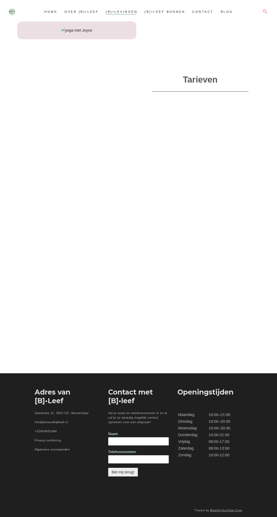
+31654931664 (46, 431)
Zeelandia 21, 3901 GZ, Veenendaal (61, 413)
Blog (227, 11)
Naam (113, 434)
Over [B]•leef (81, 11)
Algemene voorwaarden (53, 449)
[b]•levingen (121, 11)
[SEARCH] (265, 11)
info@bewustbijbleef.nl (51, 422)
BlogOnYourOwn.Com (226, 510)
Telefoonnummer (122, 452)
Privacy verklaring (48, 440)
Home (50, 11)
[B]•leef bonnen (165, 11)
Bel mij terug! (123, 472)
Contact (202, 11)
